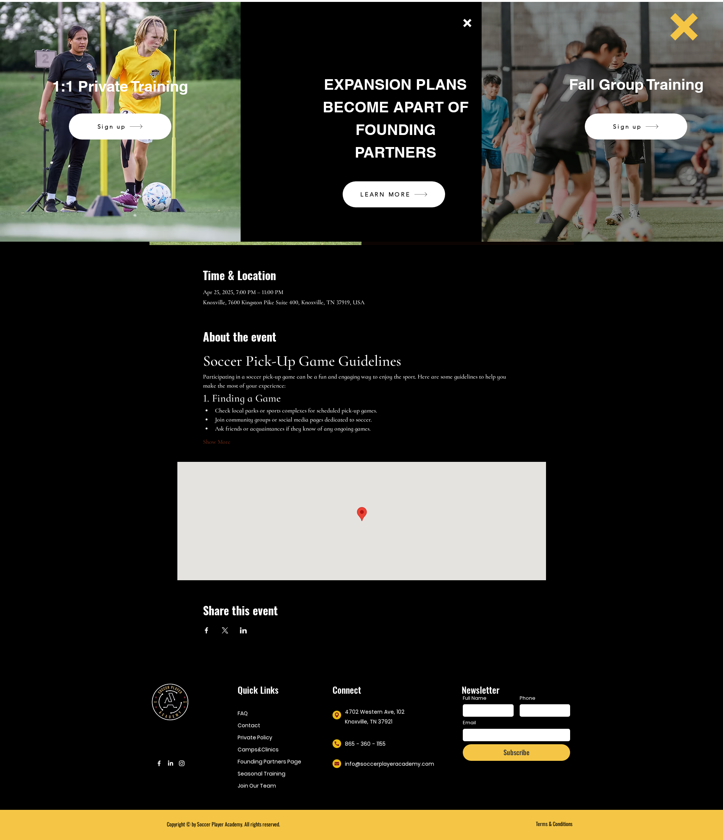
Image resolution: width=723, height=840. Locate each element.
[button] (467, 23)
